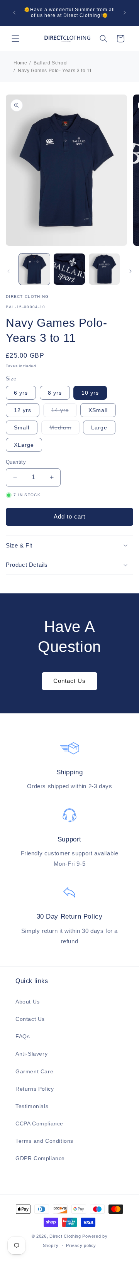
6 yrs (21, 393)
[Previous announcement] (14, 12)
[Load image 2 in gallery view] (69, 268)
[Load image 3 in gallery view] (104, 268)
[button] (15, 38)
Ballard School (51, 63)
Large (99, 427)
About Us (27, 1001)
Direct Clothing (65, 1236)
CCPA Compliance (39, 1123)
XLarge (24, 445)
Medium (64, 429)
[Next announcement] (124, 12)
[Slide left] (8, 271)
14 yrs (64, 412)
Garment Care (34, 1071)
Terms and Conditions (44, 1141)
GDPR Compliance (40, 1158)
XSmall (98, 410)
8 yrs (55, 393)
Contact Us (69, 680)
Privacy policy (81, 1245)
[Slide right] (130, 271)
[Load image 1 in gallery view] (34, 268)
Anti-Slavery (31, 1054)
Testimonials (31, 1106)
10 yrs (90, 393)
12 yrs (22, 410)
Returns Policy (34, 1089)
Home (20, 63)
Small (21, 427)
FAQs (22, 1036)
